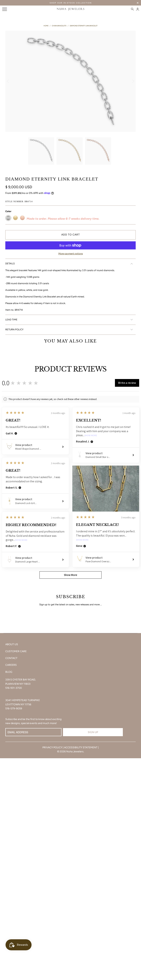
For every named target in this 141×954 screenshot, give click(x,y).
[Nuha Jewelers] (70, 9)
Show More (90, 435)
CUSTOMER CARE (16, 651)
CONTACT (11, 658)
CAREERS (11, 665)
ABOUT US (11, 644)
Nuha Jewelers (75, 751)
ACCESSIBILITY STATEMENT (80, 747)
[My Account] (137, 9)
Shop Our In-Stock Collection (71, 3)
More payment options (70, 253)
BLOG (8, 671)
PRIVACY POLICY (52, 747)
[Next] (133, 81)
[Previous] (8, 81)
